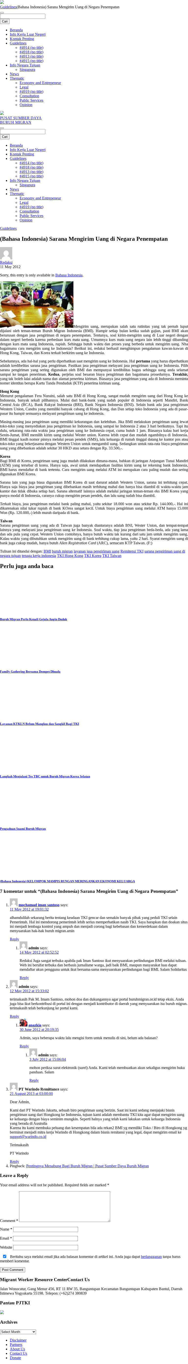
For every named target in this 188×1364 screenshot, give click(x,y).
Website (6, 1247)
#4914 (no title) (31, 47)
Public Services (31, 100)
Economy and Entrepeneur (40, 83)
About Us (17, 1349)
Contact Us (18, 1353)
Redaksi (6, 262)
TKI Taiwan (111, 556)
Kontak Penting (22, 39)
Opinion (26, 105)
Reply (14, 939)
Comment (9, 1221)
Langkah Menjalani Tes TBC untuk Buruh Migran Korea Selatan (45, 776)
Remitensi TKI (131, 551)
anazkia (34, 1025)
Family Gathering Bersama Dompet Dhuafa (30, 671)
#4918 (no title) (31, 52)
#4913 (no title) (31, 56)
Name (6, 1229)
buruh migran (62, 551)
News (14, 74)
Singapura (27, 69)
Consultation (29, 96)
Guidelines (8, 7)
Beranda (16, 30)
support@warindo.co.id (28, 1137)
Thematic (17, 78)
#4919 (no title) (31, 91)
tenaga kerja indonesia (39, 556)
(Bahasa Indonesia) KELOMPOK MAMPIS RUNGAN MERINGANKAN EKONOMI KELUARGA (67, 881)
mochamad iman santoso (39, 905)
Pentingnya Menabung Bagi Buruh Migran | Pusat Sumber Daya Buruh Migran (87, 1166)
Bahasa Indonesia (68, 275)
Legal (24, 87)
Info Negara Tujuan (25, 65)
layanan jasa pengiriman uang (96, 551)
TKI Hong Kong (70, 556)
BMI (47, 551)
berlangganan (151, 1257)
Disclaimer (18, 1340)
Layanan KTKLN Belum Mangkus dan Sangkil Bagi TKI (39, 724)
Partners (16, 1344)
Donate (15, 1358)
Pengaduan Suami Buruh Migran (23, 828)
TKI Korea (92, 556)
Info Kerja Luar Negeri (28, 34)
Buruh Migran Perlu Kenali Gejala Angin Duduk (33, 619)
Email (6, 1238)
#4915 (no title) (31, 61)
